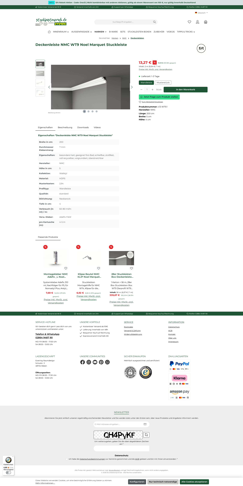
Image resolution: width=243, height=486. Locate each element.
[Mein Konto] (197, 22)
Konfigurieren (137, 482)
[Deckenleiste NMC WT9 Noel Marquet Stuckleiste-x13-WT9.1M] (90, 87)
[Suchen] (155, 22)
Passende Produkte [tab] (48, 237)
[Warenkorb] (205, 22)
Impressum (173, 342)
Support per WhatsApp (123, 7)
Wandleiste (146, 82)
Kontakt (171, 334)
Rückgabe (128, 327)
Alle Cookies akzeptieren (194, 482)
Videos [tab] (97, 127)
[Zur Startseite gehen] (51, 22)
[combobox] (123, 22)
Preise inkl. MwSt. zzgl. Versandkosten (155, 69)
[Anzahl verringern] (141, 89)
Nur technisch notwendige (163, 482)
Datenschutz (174, 327)
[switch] (8, 472)
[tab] (45, 127)
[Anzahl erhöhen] (152, 89)
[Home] (49, 32)
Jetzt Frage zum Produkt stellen (161, 97)
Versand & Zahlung (132, 330)
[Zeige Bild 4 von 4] (97, 111)
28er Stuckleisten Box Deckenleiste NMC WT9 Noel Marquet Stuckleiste (121, 275)
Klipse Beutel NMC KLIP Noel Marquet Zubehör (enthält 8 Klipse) (89, 275)
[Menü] (12, 457)
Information (176, 322)
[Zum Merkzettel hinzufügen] (65, 268)
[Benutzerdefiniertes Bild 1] (145, 372)
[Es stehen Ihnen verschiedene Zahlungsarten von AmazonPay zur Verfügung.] (179, 393)
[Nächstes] (132, 87)
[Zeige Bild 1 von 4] (84, 111)
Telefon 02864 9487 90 (198, 7)
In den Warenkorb (185, 89)
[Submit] (145, 424)
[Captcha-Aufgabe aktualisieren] (146, 435)
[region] (84, 87)
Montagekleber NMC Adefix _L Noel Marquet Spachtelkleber (56, 275)
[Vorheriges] (49, 87)
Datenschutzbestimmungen (92, 459)
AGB (170, 330)
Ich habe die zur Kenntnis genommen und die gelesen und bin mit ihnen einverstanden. (123, 459)
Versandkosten (114, 470)
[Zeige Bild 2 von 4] (88, 111)
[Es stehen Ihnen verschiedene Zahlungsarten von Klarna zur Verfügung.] (179, 379)
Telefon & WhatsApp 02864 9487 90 (47, 336)
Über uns (172, 338)
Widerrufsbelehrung (133, 334)
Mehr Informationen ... (45, 483)
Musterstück (163, 82)
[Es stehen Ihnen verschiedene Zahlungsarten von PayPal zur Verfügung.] (179, 365)
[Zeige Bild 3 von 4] (93, 111)
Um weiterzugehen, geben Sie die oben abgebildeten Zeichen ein (121, 442)
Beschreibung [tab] (65, 127)
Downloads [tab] (83, 127)
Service (128, 322)
